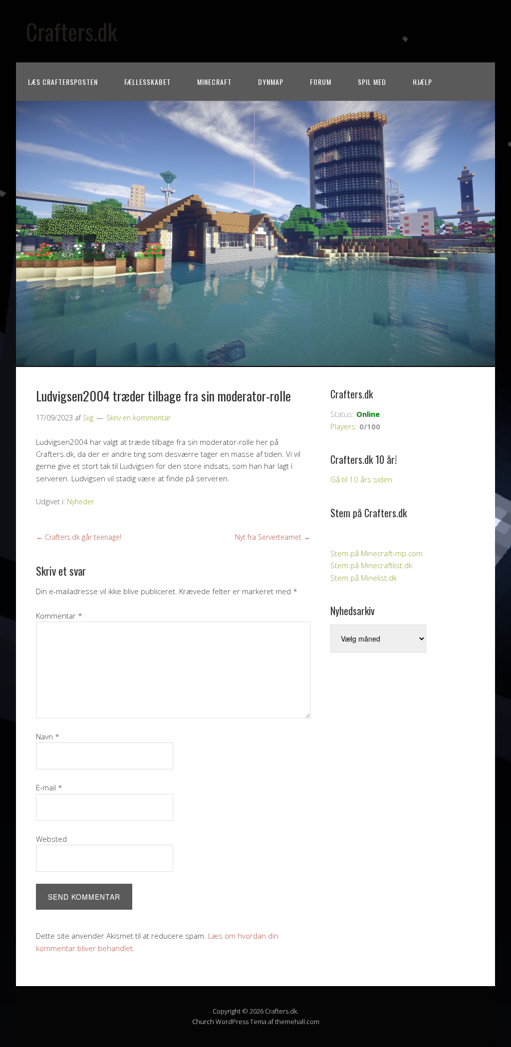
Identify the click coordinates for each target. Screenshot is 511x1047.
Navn (47, 736)
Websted (51, 839)
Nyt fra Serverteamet (272, 537)
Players (342, 426)
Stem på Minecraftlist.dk (371, 565)
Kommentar (59, 616)
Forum (320, 81)
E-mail (49, 787)
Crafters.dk (71, 31)
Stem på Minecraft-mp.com (376, 553)
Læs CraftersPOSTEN (63, 81)
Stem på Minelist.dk (363, 578)
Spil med (372, 81)
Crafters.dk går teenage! (78, 537)
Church (203, 1021)
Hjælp (422, 81)
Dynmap (270, 81)
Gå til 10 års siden (361, 479)
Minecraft (214, 81)
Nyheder (80, 501)
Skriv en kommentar (138, 417)
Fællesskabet (147, 81)
